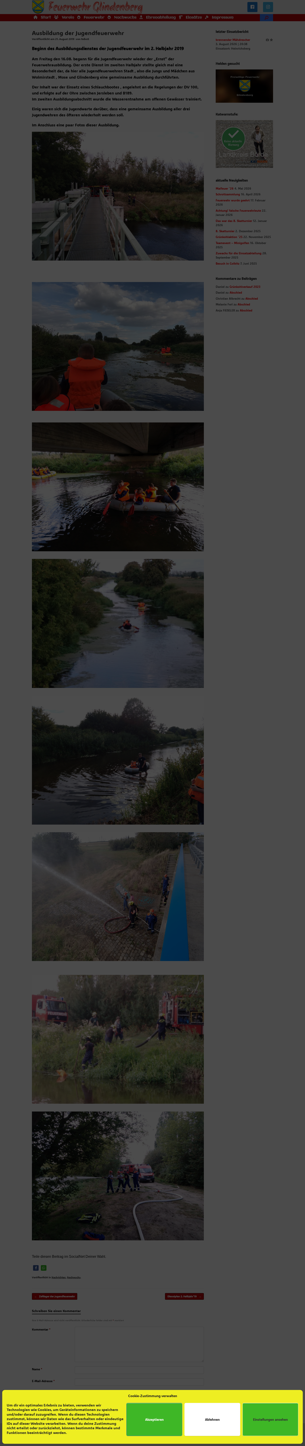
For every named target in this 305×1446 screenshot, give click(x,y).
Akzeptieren (154, 1419)
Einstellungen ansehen (270, 1419)
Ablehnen (212, 1419)
